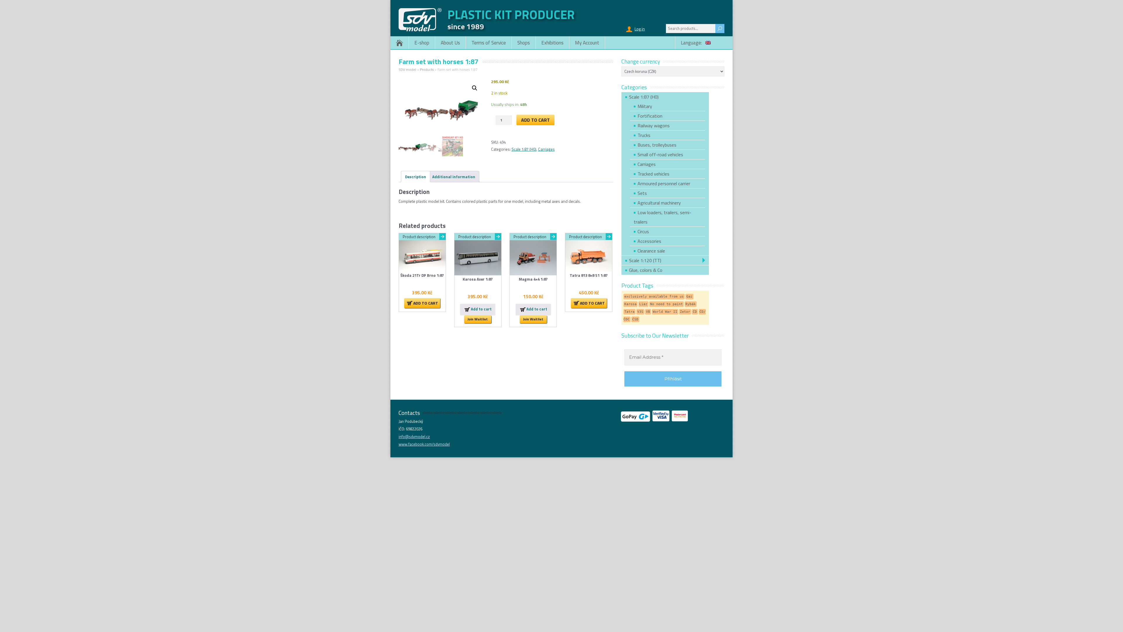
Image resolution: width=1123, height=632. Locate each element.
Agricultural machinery (659, 202)
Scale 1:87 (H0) (523, 149)
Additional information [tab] (453, 177)
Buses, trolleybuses (657, 144)
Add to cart (535, 119)
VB (648, 312)
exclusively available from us (654, 296)
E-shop (421, 43)
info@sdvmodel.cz (414, 436)
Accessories (649, 241)
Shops (523, 43)
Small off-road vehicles (660, 154)
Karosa (630, 304)
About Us (450, 43)
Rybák (690, 304)
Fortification (650, 115)
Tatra (629, 312)
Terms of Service (488, 43)
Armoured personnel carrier (664, 183)
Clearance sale (651, 250)
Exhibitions (552, 43)
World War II (665, 312)
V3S (640, 312)
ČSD (635, 319)
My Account (587, 43)
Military (645, 106)
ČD (695, 312)
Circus (643, 231)
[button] (474, 88)
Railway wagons (654, 125)
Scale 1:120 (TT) (645, 260)
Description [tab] (415, 177)
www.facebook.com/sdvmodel (424, 444)
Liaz (643, 304)
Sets (642, 193)
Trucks (644, 135)
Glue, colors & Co (645, 270)
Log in (640, 29)
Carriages (546, 149)
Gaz (689, 296)
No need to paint (666, 304)
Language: (692, 43)
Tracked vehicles (653, 173)
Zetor (685, 312)
